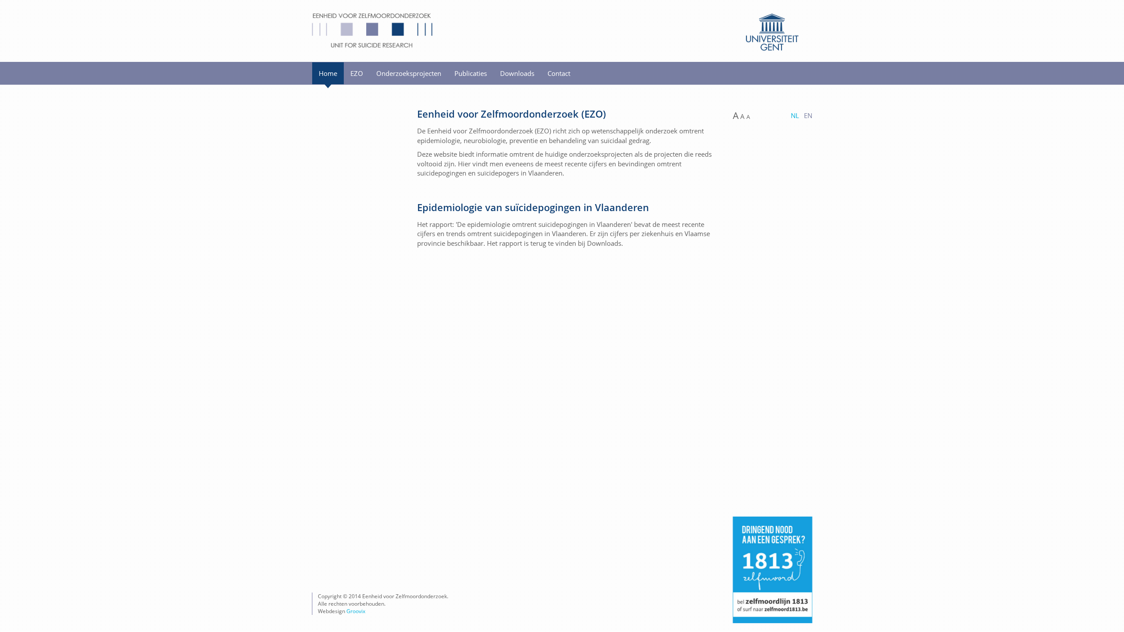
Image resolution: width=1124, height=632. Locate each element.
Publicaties (470, 73)
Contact (559, 73)
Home (328, 73)
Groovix (355, 611)
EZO (356, 73)
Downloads (517, 73)
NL (795, 115)
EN (808, 115)
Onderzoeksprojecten (408, 73)
